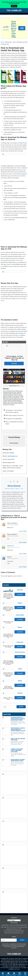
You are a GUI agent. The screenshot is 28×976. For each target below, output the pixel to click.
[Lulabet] (8, 670)
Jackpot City (19, 642)
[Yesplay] (8, 682)
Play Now (20, 594)
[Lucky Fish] (8, 591)
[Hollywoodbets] (8, 617)
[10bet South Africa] (8, 655)
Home (2, 42)
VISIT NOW (14, 363)
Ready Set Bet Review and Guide (18, 739)
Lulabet (20, 669)
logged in (9, 576)
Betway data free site (15, 296)
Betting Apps (8, 42)
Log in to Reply (22, 531)
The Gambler (14, 10)
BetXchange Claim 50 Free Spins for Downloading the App (18, 729)
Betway (12, 453)
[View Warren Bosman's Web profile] (17, 481)
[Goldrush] (8, 694)
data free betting (19, 333)
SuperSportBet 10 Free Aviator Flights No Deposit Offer (18, 719)
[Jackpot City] (8, 643)
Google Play (22, 143)
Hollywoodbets (20, 615)
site (15, 168)
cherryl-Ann (10, 545)
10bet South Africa (20, 652)
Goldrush (19, 693)
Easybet (20, 603)
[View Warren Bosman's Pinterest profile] (14, 481)
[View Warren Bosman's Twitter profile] (10, 481)
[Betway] (8, 630)
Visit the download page (19, 174)
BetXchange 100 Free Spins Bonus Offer (18, 760)
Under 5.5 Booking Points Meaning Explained (17, 750)
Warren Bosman (14, 486)
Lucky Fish (6, 30)
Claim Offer (22, 28)
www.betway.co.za (14, 385)
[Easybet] (8, 604)
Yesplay (20, 681)
